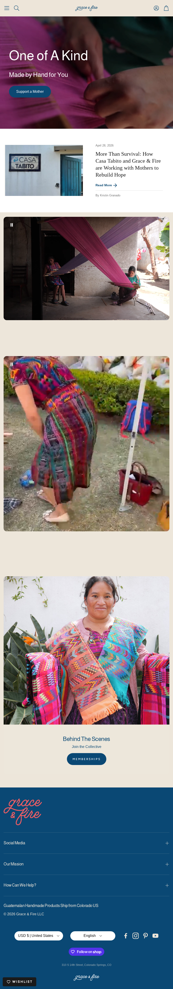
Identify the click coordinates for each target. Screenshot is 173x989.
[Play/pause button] (11, 224)
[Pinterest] (145, 936)
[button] (7, 8)
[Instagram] (135, 936)
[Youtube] (155, 936)
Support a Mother (30, 91)
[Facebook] (126, 936)
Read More (104, 185)
